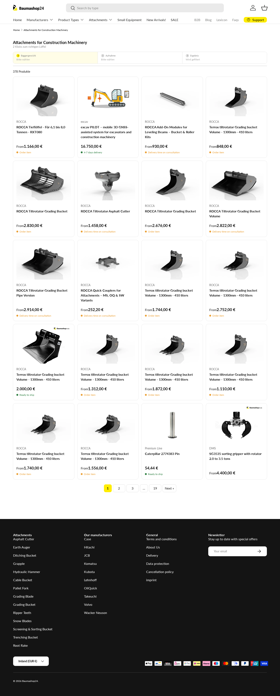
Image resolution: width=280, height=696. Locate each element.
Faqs (235, 20)
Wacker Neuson (95, 613)
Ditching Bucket (24, 555)
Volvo (88, 604)
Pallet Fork (20, 588)
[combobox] (145, 7)
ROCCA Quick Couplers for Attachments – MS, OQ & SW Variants (102, 295)
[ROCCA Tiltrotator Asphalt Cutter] (108, 182)
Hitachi (89, 547)
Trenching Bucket (25, 637)
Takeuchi (90, 596)
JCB (87, 555)
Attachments (98, 20)
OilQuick (90, 588)
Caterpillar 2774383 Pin (162, 454)
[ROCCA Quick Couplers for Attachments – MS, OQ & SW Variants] (108, 261)
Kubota (89, 572)
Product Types (68, 20)
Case (87, 539)
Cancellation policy (160, 572)
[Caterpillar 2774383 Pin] (172, 425)
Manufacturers (37, 20)
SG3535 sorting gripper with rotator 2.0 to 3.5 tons (235, 456)
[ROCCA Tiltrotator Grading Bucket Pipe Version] (43, 261)
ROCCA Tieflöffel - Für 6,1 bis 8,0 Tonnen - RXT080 (40, 129)
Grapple (19, 563)
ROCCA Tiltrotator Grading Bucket (41, 211)
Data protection (157, 563)
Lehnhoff (90, 580)
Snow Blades (22, 621)
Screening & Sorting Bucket (32, 629)
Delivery (152, 555)
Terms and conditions (161, 539)
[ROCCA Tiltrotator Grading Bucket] (43, 182)
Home (17, 20)
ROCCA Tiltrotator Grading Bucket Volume (234, 213)
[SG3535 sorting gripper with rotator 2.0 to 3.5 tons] (236, 425)
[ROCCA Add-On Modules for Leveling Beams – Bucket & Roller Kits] (172, 98)
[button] (264, 7)
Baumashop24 (30, 680)
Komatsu (90, 563)
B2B (197, 20)
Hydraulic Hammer (26, 572)
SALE (174, 20)
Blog (208, 20)
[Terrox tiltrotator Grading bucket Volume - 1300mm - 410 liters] (236, 98)
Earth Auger (21, 547)
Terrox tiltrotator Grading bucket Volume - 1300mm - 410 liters (233, 129)
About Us (153, 547)
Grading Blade (23, 596)
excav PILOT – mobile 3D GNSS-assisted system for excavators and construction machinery (106, 132)
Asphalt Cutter (23, 539)
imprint (151, 580)
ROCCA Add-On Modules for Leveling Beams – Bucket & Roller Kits (169, 132)
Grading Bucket (24, 604)
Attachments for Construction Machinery (46, 30)
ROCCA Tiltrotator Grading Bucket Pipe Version (41, 292)
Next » (169, 488)
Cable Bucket (22, 580)
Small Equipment (129, 20)
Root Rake (20, 645)
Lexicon (221, 20)
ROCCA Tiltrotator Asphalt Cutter (105, 211)
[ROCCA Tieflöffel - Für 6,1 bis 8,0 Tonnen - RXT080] (43, 98)
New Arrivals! (156, 20)
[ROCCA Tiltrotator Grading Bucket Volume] (236, 182)
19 (155, 488)
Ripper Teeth (22, 613)
